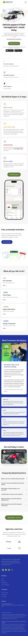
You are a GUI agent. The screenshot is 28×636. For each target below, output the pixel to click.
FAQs (3, 578)
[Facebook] (6, 571)
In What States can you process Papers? (12, 494)
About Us (3, 580)
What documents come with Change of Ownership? (11, 504)
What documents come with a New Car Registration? (11, 499)
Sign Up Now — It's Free (14, 517)
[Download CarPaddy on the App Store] (10, 50)
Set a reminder (7, 242)
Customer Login (5, 592)
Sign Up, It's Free (14, 43)
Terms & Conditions (6, 584)
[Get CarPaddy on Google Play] (18, 50)
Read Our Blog (4, 582)
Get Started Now (14, 174)
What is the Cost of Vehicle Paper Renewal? (12, 478)
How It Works (4, 596)
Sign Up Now (4, 594)
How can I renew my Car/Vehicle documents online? (12, 483)
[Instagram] (9, 571)
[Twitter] (3, 571)
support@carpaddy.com (7, 603)
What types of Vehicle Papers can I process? (10, 489)
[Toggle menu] (25, 2)
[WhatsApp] (12, 571)
